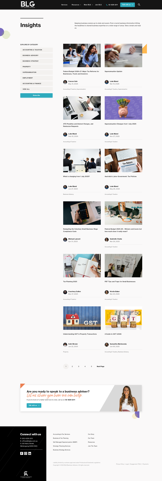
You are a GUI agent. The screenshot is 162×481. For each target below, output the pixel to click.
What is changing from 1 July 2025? (76, 176)
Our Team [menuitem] (91, 438)
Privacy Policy (120, 464)
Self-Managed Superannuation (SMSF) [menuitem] (65, 442)
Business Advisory (30, 55)
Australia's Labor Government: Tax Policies (121, 176)
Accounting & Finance (32, 83)
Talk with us (126, 5)
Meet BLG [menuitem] (87, 5)
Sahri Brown (73, 344)
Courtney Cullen (74, 291)
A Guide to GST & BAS (113, 334)
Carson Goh (72, 81)
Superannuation (29, 72)
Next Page (100, 366)
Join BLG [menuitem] (98, 5)
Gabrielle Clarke (116, 239)
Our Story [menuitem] (91, 434)
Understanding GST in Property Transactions (80, 334)
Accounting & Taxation (32, 50)
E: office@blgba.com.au (29, 441)
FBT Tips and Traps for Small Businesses (120, 281)
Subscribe (36, 95)
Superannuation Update (113, 71)
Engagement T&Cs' (135, 464)
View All (26, 89)
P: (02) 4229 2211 (26, 438)
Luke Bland (114, 81)
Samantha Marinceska (118, 344)
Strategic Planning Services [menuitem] (61, 446)
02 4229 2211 (113, 5)
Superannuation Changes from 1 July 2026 (120, 124)
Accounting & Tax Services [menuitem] (61, 434)
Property (27, 67)
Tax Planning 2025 (70, 281)
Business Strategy (31, 61)
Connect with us (30, 434)
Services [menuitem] (64, 5)
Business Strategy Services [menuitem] (61, 450)
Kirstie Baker (115, 291)
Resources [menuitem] (75, 5)
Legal (127, 464)
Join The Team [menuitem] (92, 446)
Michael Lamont (74, 239)
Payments (145, 464)
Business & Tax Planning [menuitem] (60, 438)
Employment (28, 78)
